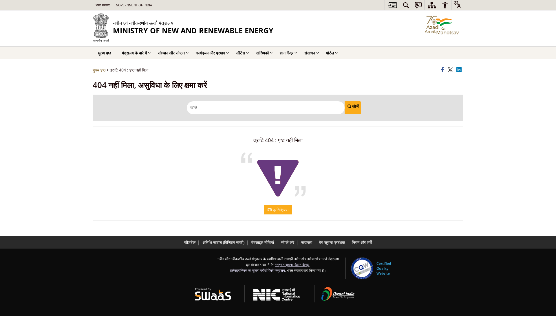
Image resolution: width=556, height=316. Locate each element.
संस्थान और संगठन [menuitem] (171, 53)
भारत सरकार (103, 5)
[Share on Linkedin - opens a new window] (459, 70)
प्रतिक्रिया (280, 209)
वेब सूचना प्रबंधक (332, 242)
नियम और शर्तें (362, 242)
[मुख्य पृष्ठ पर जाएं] (392, 5)
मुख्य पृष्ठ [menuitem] (104, 53)
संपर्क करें (287, 242)
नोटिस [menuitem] (240, 53)
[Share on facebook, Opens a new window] (443, 70)
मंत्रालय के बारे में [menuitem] (134, 53)
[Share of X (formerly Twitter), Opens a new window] (451, 70)
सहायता (306, 242)
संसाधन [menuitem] (309, 53)
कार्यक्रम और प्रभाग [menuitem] (210, 53)
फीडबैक (189, 242)
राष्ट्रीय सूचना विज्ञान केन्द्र (292, 264)
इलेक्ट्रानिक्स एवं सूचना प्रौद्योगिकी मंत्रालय (257, 270)
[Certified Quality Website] (362, 268)
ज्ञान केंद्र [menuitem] (286, 53)
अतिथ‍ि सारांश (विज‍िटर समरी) (223, 242)
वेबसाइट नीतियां (262, 242)
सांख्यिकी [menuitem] (262, 53)
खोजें (355, 106)
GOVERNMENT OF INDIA (134, 5)
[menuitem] (406, 5)
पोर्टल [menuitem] (330, 53)
